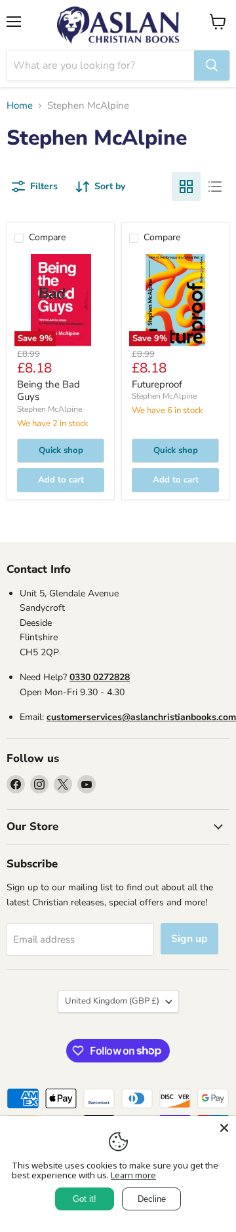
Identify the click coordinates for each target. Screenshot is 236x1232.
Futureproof (157, 384)
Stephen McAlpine (49, 409)
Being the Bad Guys (48, 391)
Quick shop (61, 450)
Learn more (133, 1175)
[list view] (215, 186)
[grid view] (186, 186)
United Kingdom (112, 1001)
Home (20, 105)
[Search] (211, 65)
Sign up (189, 939)
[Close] (224, 1127)
